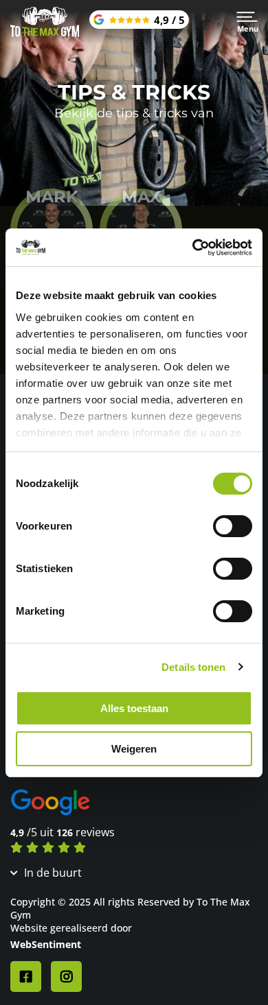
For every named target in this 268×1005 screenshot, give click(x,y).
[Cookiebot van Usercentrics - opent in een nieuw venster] (192, 248)
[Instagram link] (66, 976)
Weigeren (134, 749)
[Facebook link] (25, 976)
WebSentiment (45, 944)
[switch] (232, 526)
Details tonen (193, 667)
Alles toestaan (134, 708)
